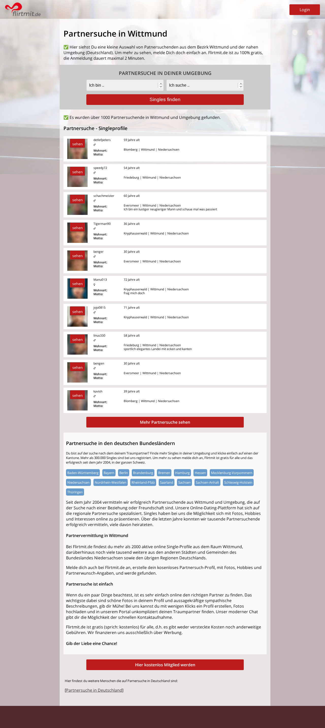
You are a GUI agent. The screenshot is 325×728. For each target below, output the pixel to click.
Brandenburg (143, 472)
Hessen (200, 472)
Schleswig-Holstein (238, 482)
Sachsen (184, 482)
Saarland (166, 482)
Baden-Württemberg (83, 472)
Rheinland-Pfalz (143, 482)
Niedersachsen (78, 482)
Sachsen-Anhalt (207, 482)
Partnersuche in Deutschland (94, 690)
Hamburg (182, 472)
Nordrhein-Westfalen (110, 482)
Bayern (109, 472)
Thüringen (75, 492)
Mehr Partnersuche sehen (165, 422)
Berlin (123, 472)
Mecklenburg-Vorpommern (231, 472)
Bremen (164, 472)
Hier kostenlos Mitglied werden (165, 665)
